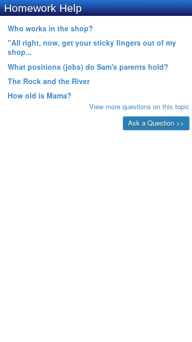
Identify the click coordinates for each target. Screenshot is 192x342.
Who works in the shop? (50, 28)
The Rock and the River (49, 81)
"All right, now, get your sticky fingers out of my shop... (92, 47)
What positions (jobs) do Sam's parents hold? (88, 67)
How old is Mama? (40, 95)
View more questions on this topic (139, 106)
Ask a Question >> (156, 123)
